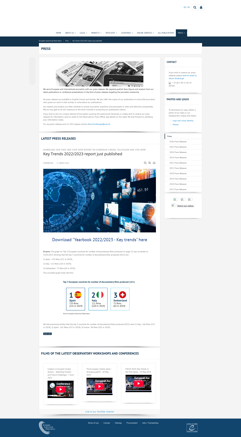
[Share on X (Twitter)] (32, 66)
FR (189, 7)
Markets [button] (95, 33)
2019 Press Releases (178, 178)
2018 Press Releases (178, 184)
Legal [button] (82, 33)
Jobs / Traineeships (150, 423)
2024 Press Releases (178, 152)
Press (169, 136)
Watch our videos (185, 205)
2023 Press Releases (178, 157)
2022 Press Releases (178, 163)
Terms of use (93, 423)
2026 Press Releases (178, 141)
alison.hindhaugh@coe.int (98, 124)
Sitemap (118, 423)
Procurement (132, 423)
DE (185, 7)
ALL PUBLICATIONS (166, 33)
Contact (106, 423)
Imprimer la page (154, 162)
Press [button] (180, 33)
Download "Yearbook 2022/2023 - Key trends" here (99, 239)
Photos (176, 124)
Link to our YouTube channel (99, 411)
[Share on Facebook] (32, 71)
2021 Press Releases (178, 168)
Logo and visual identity (183, 120)
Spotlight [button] (110, 33)
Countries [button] (126, 33)
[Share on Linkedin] (32, 76)
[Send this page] (32, 82)
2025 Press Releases (178, 147)
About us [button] (69, 33)
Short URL (47, 334)
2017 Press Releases (177, 189)
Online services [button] (144, 33)
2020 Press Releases (178, 173)
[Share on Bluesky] (32, 60)
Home (58, 33)
